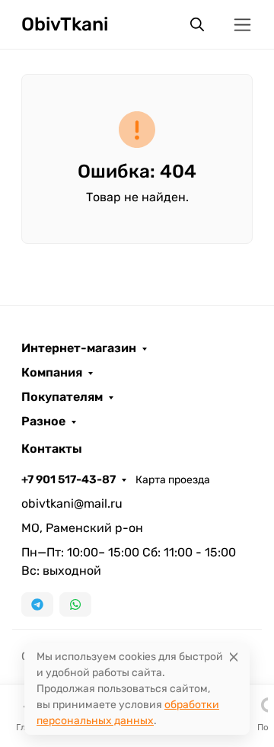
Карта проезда (172, 479)
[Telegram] (37, 604)
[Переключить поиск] (197, 24)
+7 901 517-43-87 (68, 479)
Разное (43, 421)
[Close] (233, 657)
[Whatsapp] (75, 604)
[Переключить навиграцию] (242, 24)
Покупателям (62, 397)
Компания (51, 373)
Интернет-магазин (78, 348)
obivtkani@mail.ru (72, 503)
